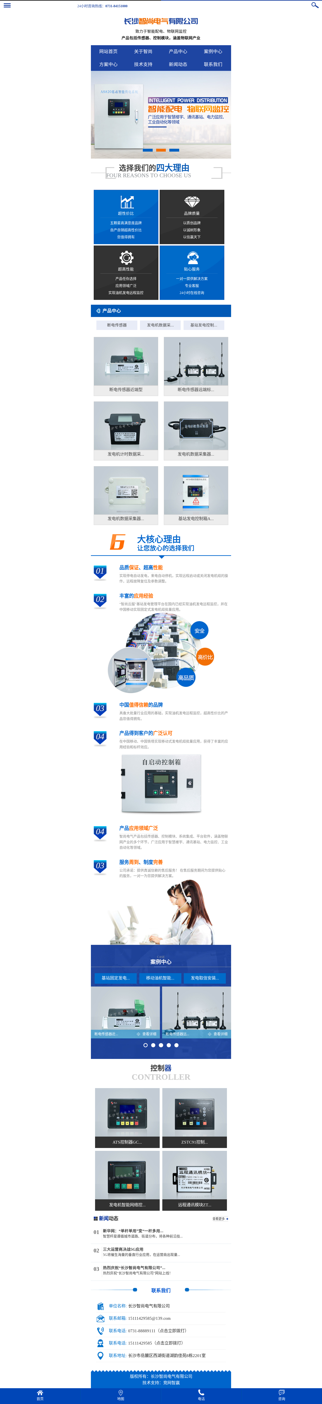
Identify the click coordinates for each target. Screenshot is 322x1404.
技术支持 (143, 64)
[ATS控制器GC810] (127, 1112)
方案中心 (108, 64)
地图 (120, 1399)
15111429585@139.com (149, 1318)
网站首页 (108, 51)
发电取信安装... (205, 978)
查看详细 (149, 1034)
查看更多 (218, 1219)
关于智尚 (143, 51)
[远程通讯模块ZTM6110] (194, 1175)
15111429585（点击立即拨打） (156, 1343)
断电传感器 (117, 325)
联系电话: (118, 1331)
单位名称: (118, 1306)
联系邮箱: (118, 1318)
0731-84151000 (116, 6)
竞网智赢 (171, 1383)
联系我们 (213, 64)
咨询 (281, 1399)
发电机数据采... (160, 325)
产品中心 (178, 51)
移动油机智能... (160, 978)
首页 (40, 1399)
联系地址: (118, 1355)
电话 (201, 1399)
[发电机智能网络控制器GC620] (127, 1175)
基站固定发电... (116, 978)
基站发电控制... (203, 325)
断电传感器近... (106, 1034)
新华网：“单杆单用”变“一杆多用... (133, 1231)
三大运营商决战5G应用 (123, 1249)
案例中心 (213, 51)
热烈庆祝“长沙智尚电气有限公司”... (134, 1268)
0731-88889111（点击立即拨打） (158, 1331)
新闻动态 (178, 64)
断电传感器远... (177, 1034)
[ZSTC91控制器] (194, 1112)
